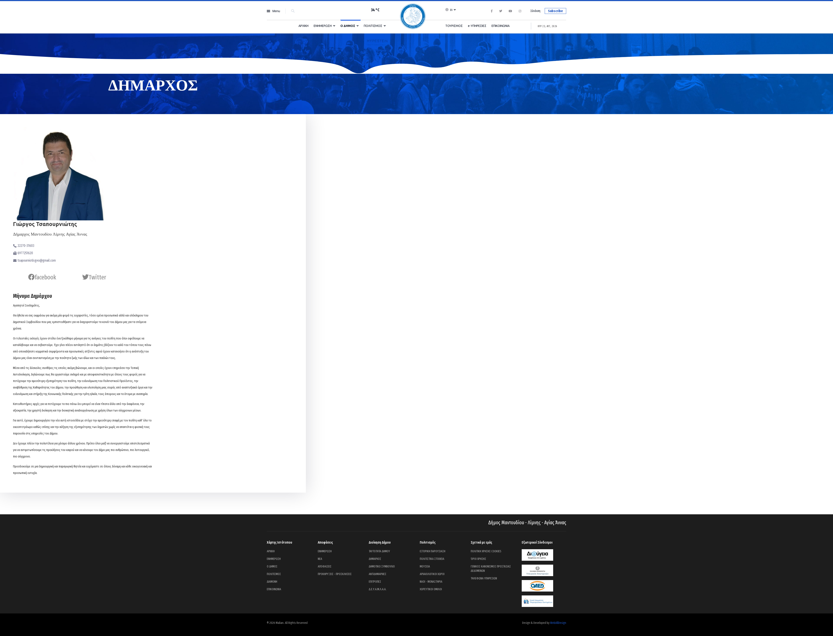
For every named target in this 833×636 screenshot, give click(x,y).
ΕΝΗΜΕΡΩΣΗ (323, 26)
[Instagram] (520, 11)
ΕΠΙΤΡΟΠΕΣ (375, 582)
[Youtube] (510, 11)
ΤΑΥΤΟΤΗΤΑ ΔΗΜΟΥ (379, 551)
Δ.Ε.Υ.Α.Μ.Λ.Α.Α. (377, 589)
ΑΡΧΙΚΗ (303, 26)
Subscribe (555, 11)
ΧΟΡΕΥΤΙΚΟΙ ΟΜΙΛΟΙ (431, 589)
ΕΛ (451, 9)
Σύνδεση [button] (535, 11)
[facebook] (492, 11)
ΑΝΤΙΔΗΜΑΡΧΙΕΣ (377, 574)
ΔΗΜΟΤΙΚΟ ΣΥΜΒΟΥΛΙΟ (382, 566)
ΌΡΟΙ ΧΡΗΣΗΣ (478, 559)
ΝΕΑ (320, 559)
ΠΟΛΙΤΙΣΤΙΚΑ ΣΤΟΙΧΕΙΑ (432, 559)
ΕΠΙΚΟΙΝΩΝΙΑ (501, 26)
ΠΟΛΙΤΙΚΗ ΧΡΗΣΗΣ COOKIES (486, 551)
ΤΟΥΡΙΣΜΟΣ (454, 26)
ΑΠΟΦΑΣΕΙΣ (324, 566)
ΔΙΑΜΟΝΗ (272, 582)
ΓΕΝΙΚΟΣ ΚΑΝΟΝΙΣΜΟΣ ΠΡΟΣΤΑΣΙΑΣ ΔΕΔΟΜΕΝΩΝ (491, 569)
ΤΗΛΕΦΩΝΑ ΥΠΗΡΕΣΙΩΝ (484, 578)
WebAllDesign (558, 623)
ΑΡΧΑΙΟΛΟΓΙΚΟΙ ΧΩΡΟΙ (432, 574)
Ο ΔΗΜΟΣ (347, 26)
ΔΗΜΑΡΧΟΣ (375, 559)
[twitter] (500, 11)
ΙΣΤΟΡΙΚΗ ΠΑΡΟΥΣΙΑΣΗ (432, 551)
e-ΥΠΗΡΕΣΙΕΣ (477, 26)
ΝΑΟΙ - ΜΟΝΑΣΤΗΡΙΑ (431, 582)
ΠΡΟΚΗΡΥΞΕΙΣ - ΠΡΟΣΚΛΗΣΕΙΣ (335, 574)
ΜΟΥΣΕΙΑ (425, 566)
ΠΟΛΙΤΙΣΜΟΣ (373, 26)
